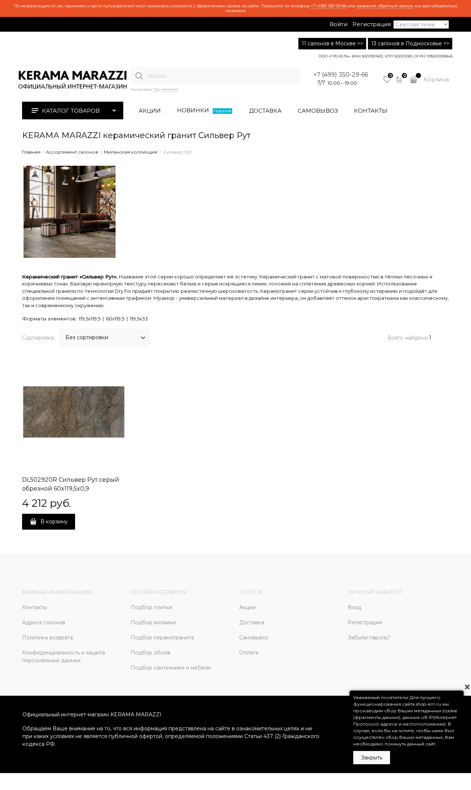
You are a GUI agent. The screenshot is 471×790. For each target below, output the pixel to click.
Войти (338, 24)
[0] (387, 82)
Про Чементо (165, 89)
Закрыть (371, 757)
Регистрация (372, 24)
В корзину (54, 521)
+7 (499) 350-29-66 (328, 5)
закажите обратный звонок (385, 5)
